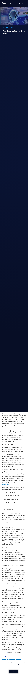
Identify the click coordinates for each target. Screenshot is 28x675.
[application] (14, 667)
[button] (20, 3)
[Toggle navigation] (26, 3)
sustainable (5, 484)
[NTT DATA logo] (6, 3)
